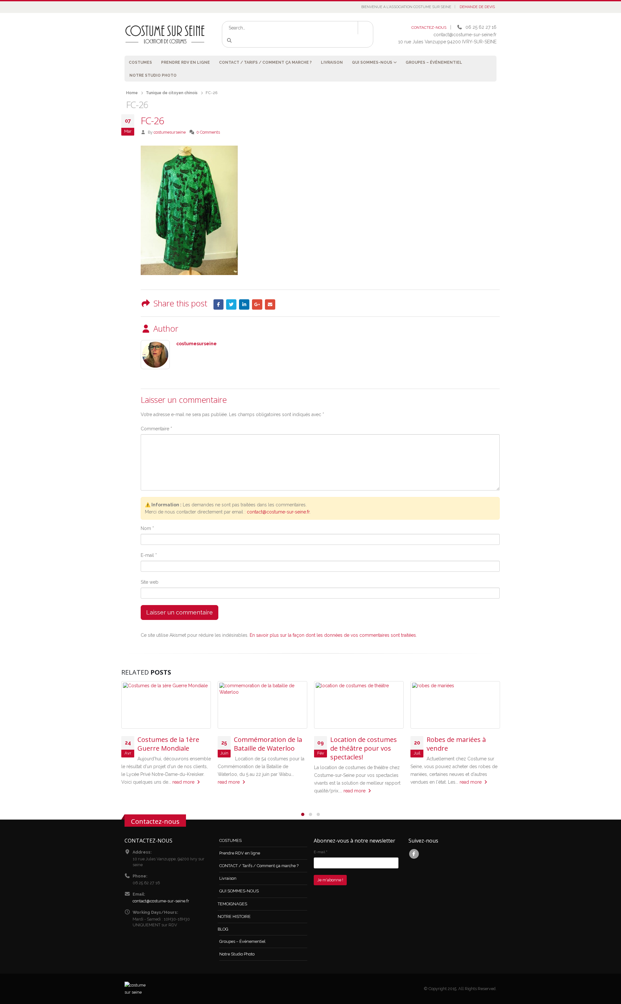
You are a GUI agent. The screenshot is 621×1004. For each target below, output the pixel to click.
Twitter (231, 304)
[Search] (230, 40)
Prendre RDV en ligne (185, 62)
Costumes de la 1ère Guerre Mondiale (168, 744)
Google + (257, 304)
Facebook (218, 304)
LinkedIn (244, 304)
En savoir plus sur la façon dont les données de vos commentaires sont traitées (333, 635)
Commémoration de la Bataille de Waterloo (268, 744)
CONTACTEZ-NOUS (428, 27)
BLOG (223, 929)
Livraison (332, 62)
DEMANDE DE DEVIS (477, 7)
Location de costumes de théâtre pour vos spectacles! (363, 748)
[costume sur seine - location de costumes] (165, 34)
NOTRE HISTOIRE (234, 916)
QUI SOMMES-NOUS (372, 62)
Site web (149, 582)
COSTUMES (140, 62)
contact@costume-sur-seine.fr (278, 511)
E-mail (149, 555)
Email (270, 304)
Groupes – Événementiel (434, 62)
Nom (147, 528)
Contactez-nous (155, 821)
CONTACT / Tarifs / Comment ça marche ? (265, 62)
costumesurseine (170, 132)
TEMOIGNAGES (232, 903)
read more (184, 782)
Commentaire (156, 428)
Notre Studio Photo (153, 75)
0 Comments (208, 132)
